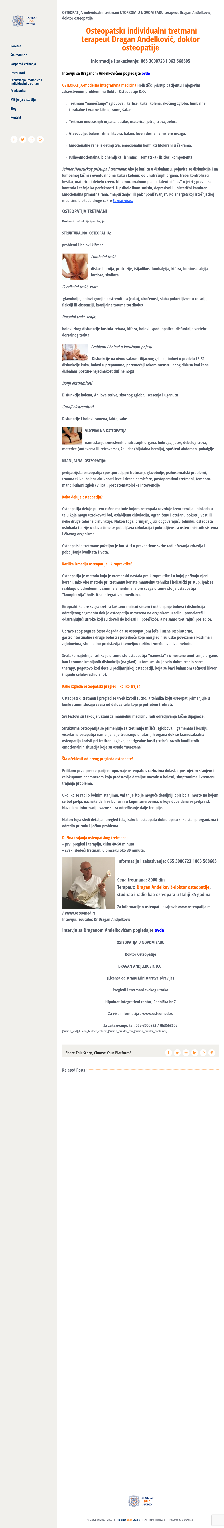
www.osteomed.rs (80, 913)
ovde (146, 73)
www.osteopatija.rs (194, 906)
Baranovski (187, 1520)
